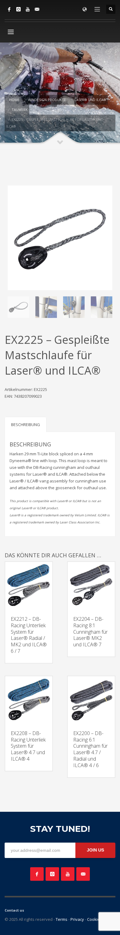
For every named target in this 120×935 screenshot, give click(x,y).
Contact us (14, 910)
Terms (61, 919)
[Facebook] (9, 9)
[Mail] (37, 9)
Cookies (94, 919)
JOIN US (95, 850)
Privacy (77, 919)
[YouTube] (27, 9)
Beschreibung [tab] (25, 424)
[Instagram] (18, 9)
